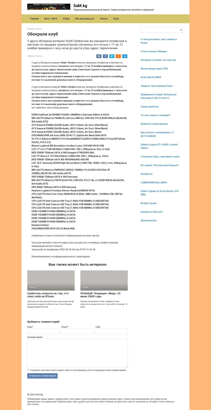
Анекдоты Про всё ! (152, 211)
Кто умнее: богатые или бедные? (160, 165)
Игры (116, 18)
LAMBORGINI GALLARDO (154, 182)
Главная (34, 18)
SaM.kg (80, 5)
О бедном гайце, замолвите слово (160, 156)
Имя (30, 327)
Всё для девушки (84, 18)
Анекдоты (146, 174)
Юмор (66, 18)
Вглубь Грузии (148, 203)
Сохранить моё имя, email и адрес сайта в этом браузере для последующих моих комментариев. (78, 370)
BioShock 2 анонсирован (154, 123)
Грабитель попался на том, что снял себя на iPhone (48, 295)
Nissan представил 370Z (154, 68)
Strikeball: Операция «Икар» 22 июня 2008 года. (100, 295)
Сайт (98, 327)
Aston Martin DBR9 (151, 77)
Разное (104, 18)
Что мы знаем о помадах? (155, 115)
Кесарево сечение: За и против (158, 60)
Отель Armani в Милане (154, 51)
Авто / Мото (50, 18)
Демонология (148, 220)
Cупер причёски (149, 106)
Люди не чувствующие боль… (157, 86)
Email (64, 327)
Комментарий (34, 337)
